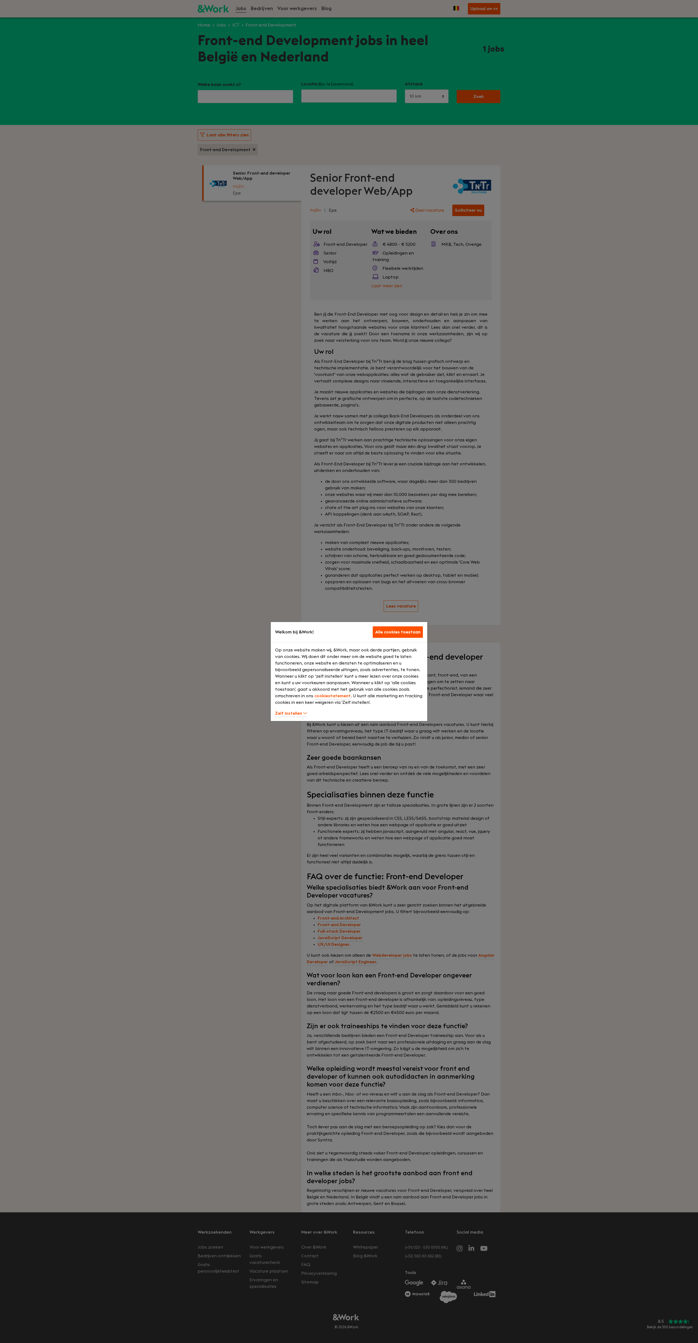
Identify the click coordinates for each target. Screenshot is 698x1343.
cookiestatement (332, 696)
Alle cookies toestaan (397, 632)
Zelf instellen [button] (289, 713)
